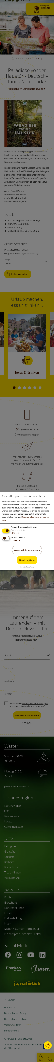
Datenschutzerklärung (31, 517)
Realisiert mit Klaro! (27, 567)
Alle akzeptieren (27, 560)
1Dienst (15, 533)
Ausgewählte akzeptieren (27, 549)
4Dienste (15, 540)
